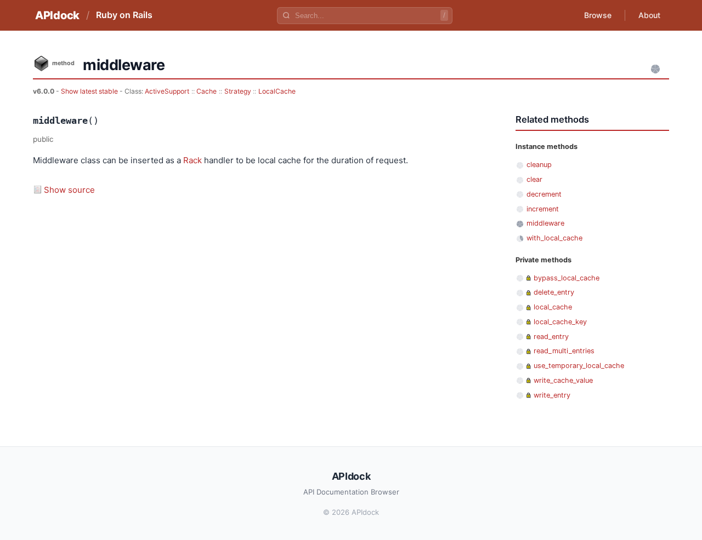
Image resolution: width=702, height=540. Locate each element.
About (649, 15)
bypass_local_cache (566, 278)
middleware (545, 223)
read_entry (551, 336)
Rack (192, 160)
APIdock (57, 15)
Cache (206, 91)
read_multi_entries (564, 351)
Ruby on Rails (124, 14)
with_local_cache (554, 238)
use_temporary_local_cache (579, 365)
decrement (544, 194)
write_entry (552, 395)
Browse (598, 15)
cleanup (539, 164)
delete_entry (554, 292)
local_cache (553, 307)
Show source (69, 190)
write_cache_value (563, 380)
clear (534, 179)
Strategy (237, 91)
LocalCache (277, 91)
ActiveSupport (167, 91)
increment (542, 209)
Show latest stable (90, 91)
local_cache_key (560, 322)
